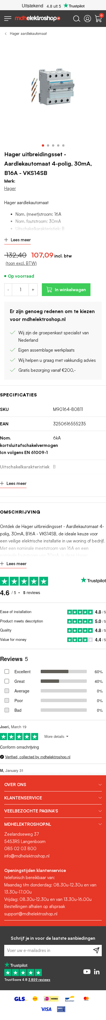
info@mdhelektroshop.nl (26, 856)
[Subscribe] (96, 950)
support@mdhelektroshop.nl (30, 913)
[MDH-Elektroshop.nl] (37, 18)
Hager (10, 188)
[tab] (53, 784)
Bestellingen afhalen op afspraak (34, 906)
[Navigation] (7, 18)
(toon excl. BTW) (21, 263)
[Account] (87, 18)
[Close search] (76, 18)
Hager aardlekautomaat (28, 33)
